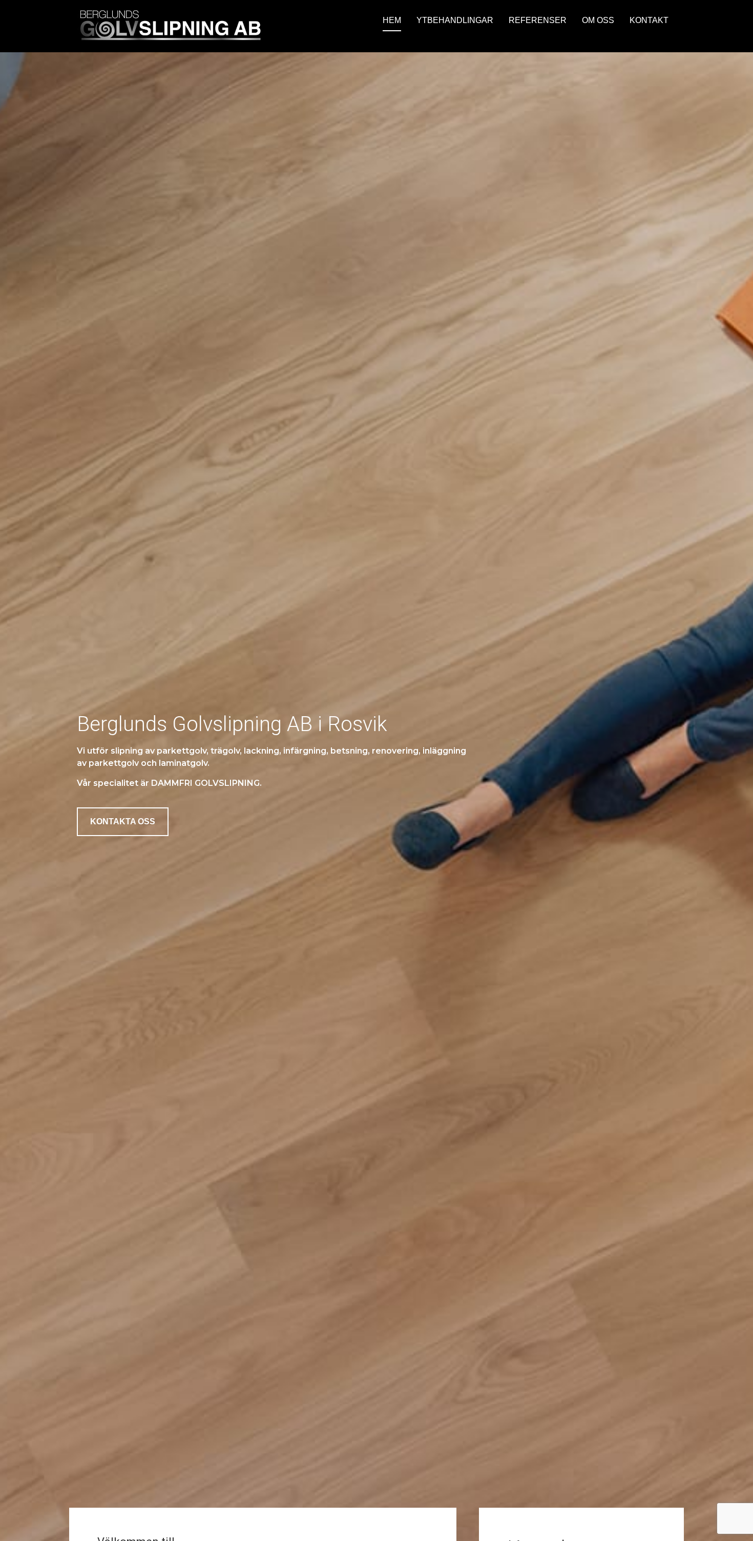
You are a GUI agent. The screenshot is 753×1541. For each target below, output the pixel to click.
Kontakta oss (122, 821)
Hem (392, 20)
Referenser (538, 20)
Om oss (598, 20)
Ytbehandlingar (454, 20)
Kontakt (649, 20)
